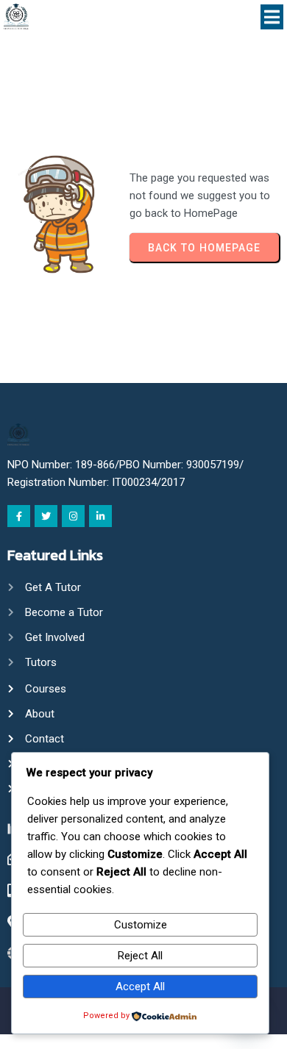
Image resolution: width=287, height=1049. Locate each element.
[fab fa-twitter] (46, 516)
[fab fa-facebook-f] (18, 516)
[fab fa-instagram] (73, 516)
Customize (140, 924)
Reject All (140, 955)
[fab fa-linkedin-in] (100, 516)
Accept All (140, 986)
